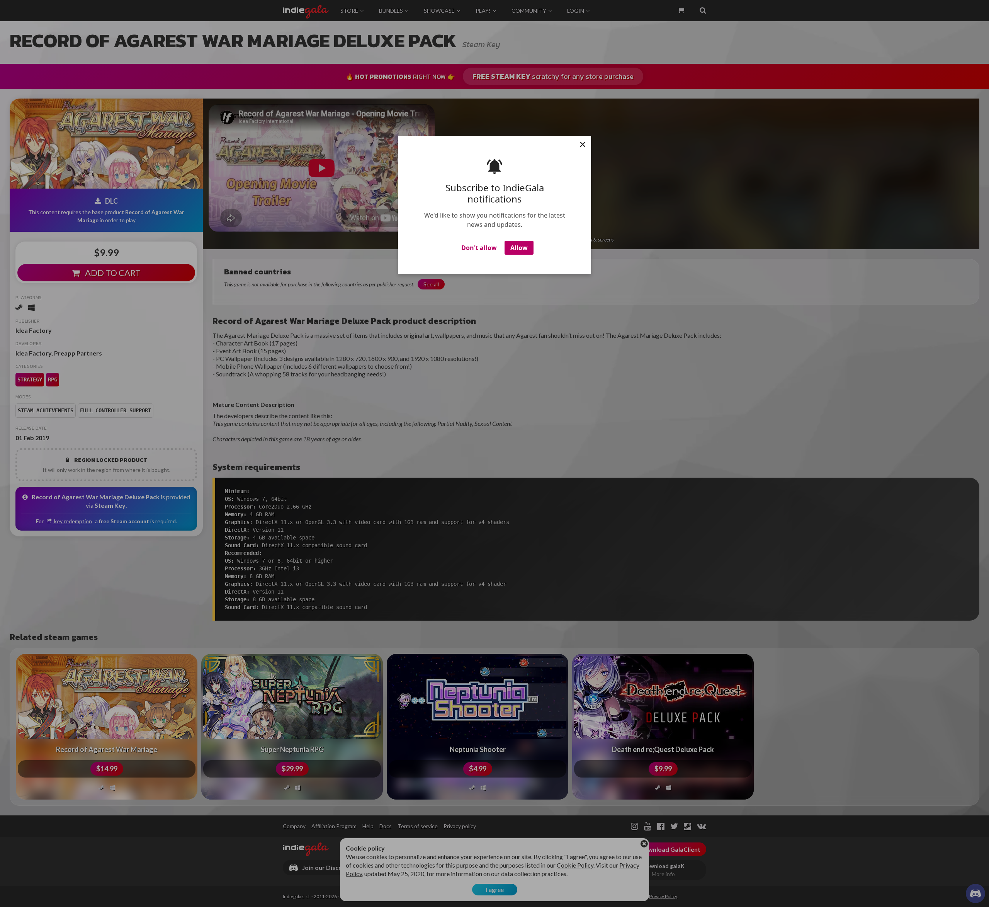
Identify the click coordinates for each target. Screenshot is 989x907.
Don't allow (479, 247)
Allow (519, 247)
